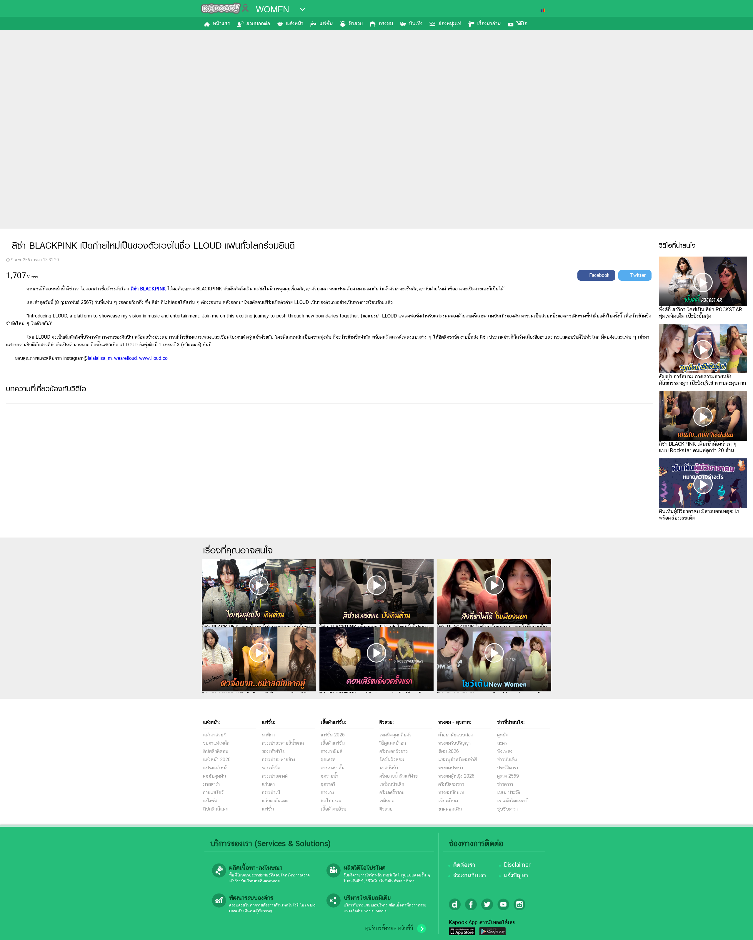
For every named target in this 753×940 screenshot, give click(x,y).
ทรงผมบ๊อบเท (451, 792)
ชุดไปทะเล (331, 800)
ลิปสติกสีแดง (215, 809)
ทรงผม (386, 23)
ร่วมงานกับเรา (469, 875)
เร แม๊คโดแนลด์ (512, 800)
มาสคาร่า (211, 784)
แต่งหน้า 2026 (217, 759)
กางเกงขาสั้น (332, 768)
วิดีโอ (522, 23)
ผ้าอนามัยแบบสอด (455, 735)
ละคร (502, 743)
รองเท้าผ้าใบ (274, 751)
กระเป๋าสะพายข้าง (278, 759)
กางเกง (327, 792)
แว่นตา (268, 784)
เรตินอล (386, 800)
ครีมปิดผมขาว (451, 784)
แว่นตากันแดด (275, 800)
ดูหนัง (502, 735)
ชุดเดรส (328, 759)
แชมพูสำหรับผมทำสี (457, 759)
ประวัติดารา (507, 768)
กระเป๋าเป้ (271, 792)
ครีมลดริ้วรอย (391, 792)
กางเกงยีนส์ (331, 751)
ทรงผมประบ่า (450, 768)
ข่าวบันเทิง (507, 759)
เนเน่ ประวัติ (508, 792)
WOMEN (272, 9)
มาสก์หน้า (388, 768)
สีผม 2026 (448, 751)
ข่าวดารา (505, 784)
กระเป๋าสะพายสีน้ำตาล (283, 743)
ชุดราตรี (328, 784)
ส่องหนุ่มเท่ (449, 23)
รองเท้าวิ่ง (271, 768)
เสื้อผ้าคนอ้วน (333, 809)
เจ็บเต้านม (448, 800)
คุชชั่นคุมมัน (214, 776)
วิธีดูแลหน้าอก (392, 743)
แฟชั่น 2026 (333, 735)
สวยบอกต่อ (258, 23)
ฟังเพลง (504, 751)
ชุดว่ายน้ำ (329, 776)
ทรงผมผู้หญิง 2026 (456, 776)
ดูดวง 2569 (508, 776)
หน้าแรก (221, 23)
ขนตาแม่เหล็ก (216, 743)
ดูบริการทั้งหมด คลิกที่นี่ (389, 928)
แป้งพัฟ (210, 800)
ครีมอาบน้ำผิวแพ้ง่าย (398, 776)
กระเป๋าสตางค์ (275, 776)
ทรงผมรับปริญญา (454, 743)
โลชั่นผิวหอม (391, 759)
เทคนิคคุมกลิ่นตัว (395, 735)
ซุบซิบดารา (507, 809)
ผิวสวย (356, 23)
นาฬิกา (268, 735)
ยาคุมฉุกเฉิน (450, 809)
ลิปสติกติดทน (215, 751)
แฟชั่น (326, 23)
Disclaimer (517, 864)
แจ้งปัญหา (516, 875)
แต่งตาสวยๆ (215, 735)
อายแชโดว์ (213, 792)
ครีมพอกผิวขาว (393, 751)
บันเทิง (415, 23)
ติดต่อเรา (464, 864)
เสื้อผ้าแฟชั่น (333, 743)
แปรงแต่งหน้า (216, 768)
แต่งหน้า (294, 23)
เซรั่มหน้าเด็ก (391, 784)
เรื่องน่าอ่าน (489, 23)
